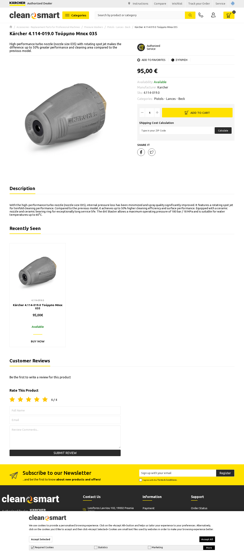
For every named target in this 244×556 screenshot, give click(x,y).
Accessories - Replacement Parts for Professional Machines (48, 27)
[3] (28, 399)
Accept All (207, 539)
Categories (78, 15)
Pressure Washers (93, 27)
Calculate (223, 130)
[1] (12, 399)
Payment (149, 508)
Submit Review (65, 453)
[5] (45, 399)
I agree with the (160, 480)
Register (225, 473)
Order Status (199, 508)
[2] (20, 399)
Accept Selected (40, 539)
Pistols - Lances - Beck (118, 27)
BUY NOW (37, 341)
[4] (36, 399)
